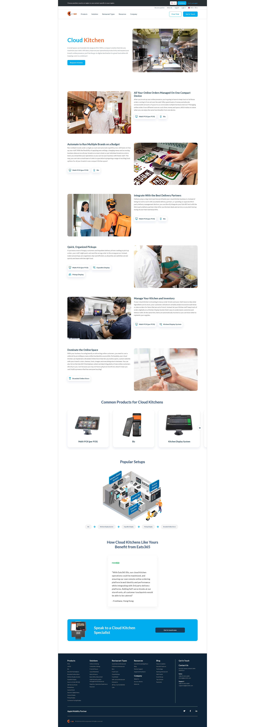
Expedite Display (128, 527)
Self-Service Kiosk (72, 685)
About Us (136, 679)
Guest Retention (94, 671)
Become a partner (160, 7)
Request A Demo (76, 63)
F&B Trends (159, 674)
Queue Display (71, 695)
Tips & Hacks (159, 679)
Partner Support (138, 669)
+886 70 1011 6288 (184, 676)
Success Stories (138, 681)
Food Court (115, 671)
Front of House (94, 669)
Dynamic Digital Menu (73, 692)
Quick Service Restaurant (119, 664)
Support (177, 7)
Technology (159, 669)
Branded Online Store (169, 527)
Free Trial (175, 14)
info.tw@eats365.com (185, 678)
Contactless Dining (95, 666)
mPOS (69, 666)
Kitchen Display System (106, 527)
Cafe (113, 687)
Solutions (95, 14)
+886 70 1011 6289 (184, 683)
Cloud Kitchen (116, 674)
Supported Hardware (140, 671)
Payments (159, 682)
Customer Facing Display (74, 700)
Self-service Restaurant (118, 679)
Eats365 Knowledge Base (141, 664)
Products (84, 14)
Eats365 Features (161, 666)
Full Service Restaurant (118, 666)
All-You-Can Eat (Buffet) (118, 685)
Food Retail (115, 677)
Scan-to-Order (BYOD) (73, 682)
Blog (135, 666)
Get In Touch (190, 14)
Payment (92, 687)
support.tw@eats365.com (186, 685)
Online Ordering (94, 664)
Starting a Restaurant (162, 671)
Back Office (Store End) (96, 677)
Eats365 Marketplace (73, 671)
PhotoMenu (70, 687)
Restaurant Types (108, 14)
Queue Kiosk (71, 690)
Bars (113, 669)
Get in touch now (170, 630)
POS (68, 664)
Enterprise (115, 682)
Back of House (94, 674)
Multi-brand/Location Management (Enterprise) (97, 680)
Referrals (169, 7)
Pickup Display (148, 527)
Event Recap (159, 677)
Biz (88, 527)
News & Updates (161, 664)
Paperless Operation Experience (99, 684)
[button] (65, 428)
